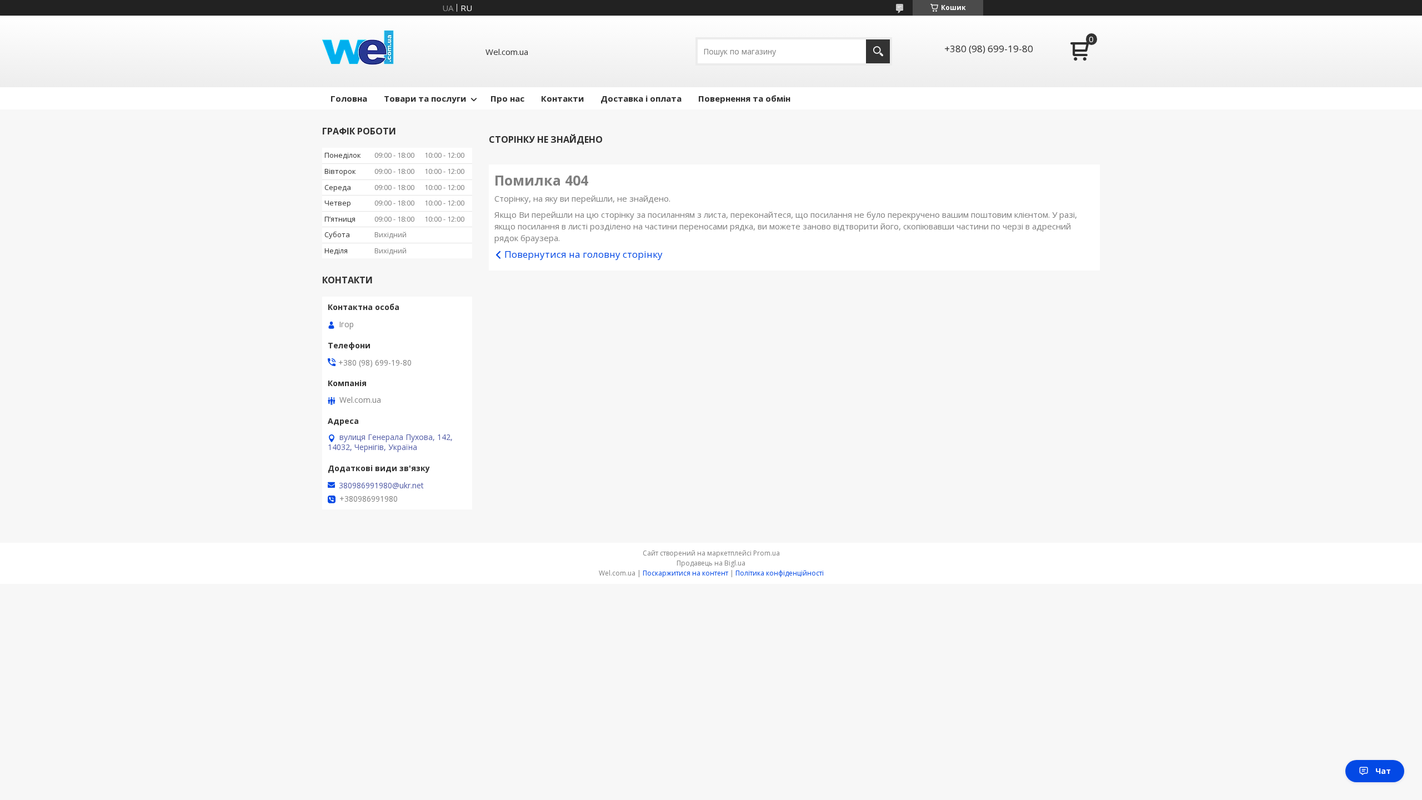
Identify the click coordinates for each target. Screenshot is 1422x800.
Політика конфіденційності (779, 573)
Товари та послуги (425, 98)
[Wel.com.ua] (359, 51)
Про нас (507, 98)
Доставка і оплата (641, 98)
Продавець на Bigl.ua (711, 563)
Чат (1383, 771)
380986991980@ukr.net (381, 486)
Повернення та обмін (744, 98)
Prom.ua (766, 553)
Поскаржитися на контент (685, 573)
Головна (349, 98)
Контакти (562, 98)
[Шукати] (878, 51)
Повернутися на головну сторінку (583, 254)
